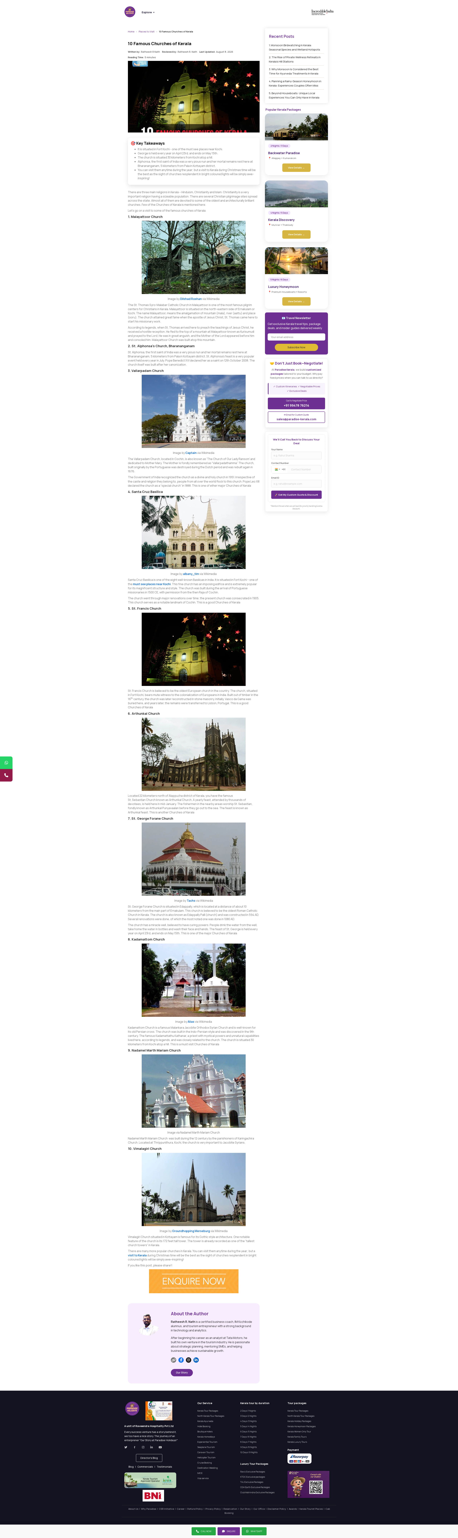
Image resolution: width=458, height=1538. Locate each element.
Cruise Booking (204, 1462)
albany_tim (191, 574)
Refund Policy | (196, 1508)
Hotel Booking (203, 1426)
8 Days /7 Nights (248, 1441)
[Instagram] (188, 1360)
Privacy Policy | (214, 1508)
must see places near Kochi (152, 584)
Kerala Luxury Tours (297, 1441)
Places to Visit (147, 31)
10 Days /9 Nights (248, 1452)
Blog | (132, 1466)
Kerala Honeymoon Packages (302, 1426)
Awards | (294, 1508)
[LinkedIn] (196, 1360)
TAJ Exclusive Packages (251, 1482)
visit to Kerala (137, 1255)
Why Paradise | (150, 1508)
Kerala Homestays (206, 1436)
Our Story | (246, 1508)
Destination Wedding (207, 1467)
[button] (149, 1458)
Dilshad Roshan (191, 299)
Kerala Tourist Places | (312, 1508)
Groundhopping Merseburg (191, 1231)
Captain (191, 453)
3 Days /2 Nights (248, 1416)
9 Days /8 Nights (248, 1447)
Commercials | (147, 1466)
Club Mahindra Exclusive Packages (257, 1492)
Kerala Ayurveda (205, 1421)
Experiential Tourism (207, 1441)
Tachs (191, 901)
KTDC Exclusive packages (252, 1476)
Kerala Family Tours (297, 1436)
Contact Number (280, 463)
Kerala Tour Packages (207, 1410)
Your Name (277, 449)
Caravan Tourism (205, 1452)
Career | (182, 1508)
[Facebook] (181, 1360)
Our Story (182, 1372)
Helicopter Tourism (206, 1457)
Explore (148, 12)
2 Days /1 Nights (248, 1410)
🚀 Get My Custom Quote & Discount (296, 494)
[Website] (173, 1360)
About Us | (134, 1508)
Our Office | (260, 1508)
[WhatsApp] (6, 762)
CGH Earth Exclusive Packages (255, 1487)
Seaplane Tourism (206, 1447)
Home (131, 31)
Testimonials (164, 1466)
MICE (200, 1473)
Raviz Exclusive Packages (252, 1471)
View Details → (296, 167)
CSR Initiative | (168, 1508)
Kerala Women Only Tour (299, 1431)
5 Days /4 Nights (248, 1426)
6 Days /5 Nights (248, 1431)
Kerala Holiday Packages (299, 1421)
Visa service (203, 1478)
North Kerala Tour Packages (210, 1416)
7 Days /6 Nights (248, 1436)
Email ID (275, 478)
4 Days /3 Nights (248, 1421)
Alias (191, 1022)
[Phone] (6, 775)
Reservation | (231, 1508)
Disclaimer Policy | (278, 1508)
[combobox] (279, 469)
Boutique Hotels (205, 1431)
